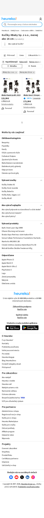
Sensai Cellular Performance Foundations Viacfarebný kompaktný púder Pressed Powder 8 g (22, 238)
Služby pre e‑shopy (9, 418)
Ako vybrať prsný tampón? (12, 213)
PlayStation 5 (7, 270)
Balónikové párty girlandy (11, 166)
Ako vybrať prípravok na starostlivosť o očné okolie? (21, 209)
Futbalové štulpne (9, 156)
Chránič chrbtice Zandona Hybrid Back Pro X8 (19, 245)
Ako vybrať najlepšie (11, 205)
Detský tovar (15, 31)
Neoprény (5, 142)
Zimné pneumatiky (9, 277)
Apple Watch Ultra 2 (9, 266)
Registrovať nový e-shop (11, 414)
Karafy (4, 149)
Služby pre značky (8, 425)
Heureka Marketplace (10, 421)
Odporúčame (8, 255)
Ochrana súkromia (8, 394)
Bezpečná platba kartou (11, 398)
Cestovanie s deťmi (27, 31)
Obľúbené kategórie (11, 138)
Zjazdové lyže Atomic (10, 159)
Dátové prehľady (8, 428)
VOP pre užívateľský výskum (12, 401)
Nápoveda (6, 438)
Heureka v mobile (8, 381)
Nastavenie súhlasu (9, 391)
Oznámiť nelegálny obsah (11, 364)
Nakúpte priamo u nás (10, 387)
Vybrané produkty (10, 223)
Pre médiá (5, 354)
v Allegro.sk (5, 101)
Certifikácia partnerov (10, 458)
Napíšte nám (22, 309)
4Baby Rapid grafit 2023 (11, 95)
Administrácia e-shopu (10, 411)
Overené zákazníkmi (9, 448)
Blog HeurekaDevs (9, 360)
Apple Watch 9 (7, 263)
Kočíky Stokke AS (8, 184)
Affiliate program (8, 431)
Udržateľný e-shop (9, 465)
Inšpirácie (5, 462)
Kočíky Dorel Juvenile (10, 188)
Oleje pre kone (7, 170)
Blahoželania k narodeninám (12, 163)
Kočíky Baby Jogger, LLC (11, 195)
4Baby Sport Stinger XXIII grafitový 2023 (33, 95)
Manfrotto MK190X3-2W (11, 241)
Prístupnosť (6, 367)
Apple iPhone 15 (8, 259)
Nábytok (5, 280)
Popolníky (5, 146)
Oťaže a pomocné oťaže (11, 152)
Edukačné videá (8, 435)
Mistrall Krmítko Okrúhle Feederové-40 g (17, 248)
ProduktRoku (7, 455)
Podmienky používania (10, 347)
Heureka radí (6, 384)
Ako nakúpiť (6, 377)
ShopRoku (6, 452)
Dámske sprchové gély (10, 173)
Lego (4, 273)
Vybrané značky (9, 180)
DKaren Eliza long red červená (13, 231)
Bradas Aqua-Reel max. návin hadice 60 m (17, 234)
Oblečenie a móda (8, 283)
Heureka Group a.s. (28, 484)
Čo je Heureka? (7, 340)
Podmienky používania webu (28, 487)
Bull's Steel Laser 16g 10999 (12, 228)
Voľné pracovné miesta (10, 350)
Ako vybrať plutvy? (9, 216)
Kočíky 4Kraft (7, 198)
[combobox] (22, 24)
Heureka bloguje (8, 357)
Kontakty (5, 343)
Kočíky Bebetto (8, 191)
